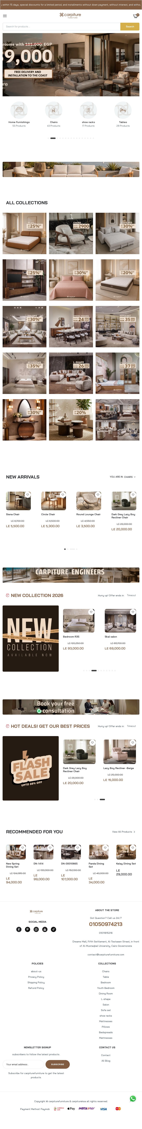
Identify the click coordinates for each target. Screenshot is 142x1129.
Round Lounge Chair (88, 514)
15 (91, 138)
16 (93, 138)
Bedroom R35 (71, 636)
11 (80, 138)
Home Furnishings (19, 124)
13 (85, 138)
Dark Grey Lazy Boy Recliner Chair (123, 516)
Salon (106, 1004)
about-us (36, 971)
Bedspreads (106, 1032)
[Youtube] (44, 929)
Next (130, 64)
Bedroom (106, 982)
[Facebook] (18, 929)
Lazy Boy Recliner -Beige (118, 768)
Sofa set (106, 1010)
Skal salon (111, 636)
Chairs (53, 124)
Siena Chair (12, 514)
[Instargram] (36, 929)
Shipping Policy (36, 982)
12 (82, 138)
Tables (123, 124)
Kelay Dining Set (126, 863)
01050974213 (105, 924)
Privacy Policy (36, 976)
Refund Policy (36, 988)
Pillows (106, 1026)
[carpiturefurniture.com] (70, 16)
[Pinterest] (27, 929)
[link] (19, 110)
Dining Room (106, 993)
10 (77, 138)
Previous (11, 64)
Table (106, 976)
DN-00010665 (69, 863)
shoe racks (88, 124)
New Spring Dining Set (12, 865)
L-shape (105, 999)
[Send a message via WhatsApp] (133, 1098)
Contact (105, 1055)
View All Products (122, 831)
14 (88, 138)
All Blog (105, 1060)
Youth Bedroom (105, 988)
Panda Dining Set (96, 865)
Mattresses (105, 1021)
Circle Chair (48, 514)
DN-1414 (38, 863)
